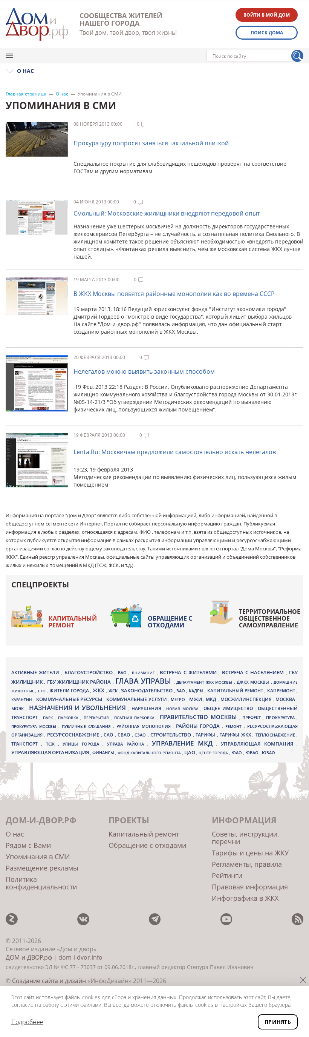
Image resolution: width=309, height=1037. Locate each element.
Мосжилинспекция (246, 699)
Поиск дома (267, 32)
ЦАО (190, 752)
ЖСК (114, 690)
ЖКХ (99, 690)
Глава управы (144, 681)
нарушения (147, 708)
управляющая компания (259, 743)
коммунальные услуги (137, 699)
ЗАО (181, 690)
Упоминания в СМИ (38, 856)
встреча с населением (254, 672)
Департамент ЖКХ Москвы (205, 682)
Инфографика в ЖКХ (245, 898)
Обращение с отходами (170, 622)
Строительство (171, 734)
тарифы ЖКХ (236, 735)
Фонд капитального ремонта (150, 752)
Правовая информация (250, 886)
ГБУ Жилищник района (80, 682)
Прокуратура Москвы (34, 726)
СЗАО (141, 735)
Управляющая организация (50, 752)
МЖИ (196, 699)
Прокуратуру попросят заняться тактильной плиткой (151, 143)
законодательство (147, 690)
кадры (197, 690)
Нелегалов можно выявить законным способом (144, 371)
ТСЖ (52, 744)
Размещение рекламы (42, 867)
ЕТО (42, 690)
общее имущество (229, 708)
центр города (214, 752)
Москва (286, 699)
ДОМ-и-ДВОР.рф (29, 957)
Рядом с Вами (28, 845)
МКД (212, 699)
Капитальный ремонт (73, 622)
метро (179, 699)
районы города (199, 726)
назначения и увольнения (78, 707)
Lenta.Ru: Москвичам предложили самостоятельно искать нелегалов (174, 452)
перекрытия (97, 717)
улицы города (82, 744)
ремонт (234, 726)
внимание (144, 672)
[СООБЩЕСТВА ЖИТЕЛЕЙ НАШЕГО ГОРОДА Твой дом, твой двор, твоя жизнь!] (37, 24)
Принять (278, 1021)
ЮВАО (252, 752)
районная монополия (144, 726)
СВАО (125, 735)
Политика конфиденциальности (41, 883)
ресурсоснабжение (74, 734)
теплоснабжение (276, 735)
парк (49, 717)
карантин (22, 699)
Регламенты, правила (247, 864)
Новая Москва (183, 708)
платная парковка (135, 717)
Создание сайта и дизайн (49, 981)
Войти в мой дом (266, 15)
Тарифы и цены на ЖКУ (250, 852)
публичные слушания (87, 726)
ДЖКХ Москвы (254, 682)
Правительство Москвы (199, 717)
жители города (69, 690)
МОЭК (18, 708)
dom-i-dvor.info (80, 957)
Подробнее (27, 1022)
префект (252, 717)
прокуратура (281, 717)
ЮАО (237, 752)
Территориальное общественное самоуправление (269, 618)
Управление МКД (184, 743)
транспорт (26, 744)
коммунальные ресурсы (70, 699)
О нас (62, 94)
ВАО (123, 672)
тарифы (206, 735)
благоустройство (89, 672)
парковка (69, 717)
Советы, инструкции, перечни (245, 837)
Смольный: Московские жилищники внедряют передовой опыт (166, 213)
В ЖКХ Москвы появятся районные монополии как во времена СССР (174, 294)
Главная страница (26, 94)
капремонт (282, 690)
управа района (127, 744)
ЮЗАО (268, 752)
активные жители (36, 672)
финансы (103, 752)
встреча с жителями (189, 672)
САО (109, 735)
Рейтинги (227, 875)
